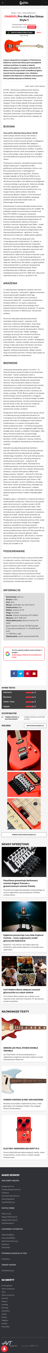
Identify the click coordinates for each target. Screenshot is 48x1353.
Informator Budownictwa (10, 1196)
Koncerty (5, 1298)
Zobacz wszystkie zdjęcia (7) (24, 835)
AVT (32, 1346)
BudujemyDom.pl (8, 1186)
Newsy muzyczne (8, 1295)
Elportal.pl (5, 1244)
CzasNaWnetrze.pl (8, 1202)
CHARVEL (31, 27)
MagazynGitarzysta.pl (9, 1217)
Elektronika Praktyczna (10, 1241)
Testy (4, 1292)
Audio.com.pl (6, 1214)
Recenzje (5, 1308)
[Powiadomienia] (4, 1349)
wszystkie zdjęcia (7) (35, 725)
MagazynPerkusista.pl (9, 1220)
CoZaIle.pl (5, 1193)
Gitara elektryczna (29, 24)
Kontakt (4, 1324)
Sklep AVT (14, 1346)
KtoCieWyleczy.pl (8, 1271)
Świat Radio (6, 1247)
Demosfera (6, 1311)
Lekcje (4, 1314)
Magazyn (5, 1320)
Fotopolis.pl (6, 1259)
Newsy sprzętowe (8, 1289)
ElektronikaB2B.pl (8, 1235)
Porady (4, 1317)
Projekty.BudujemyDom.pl (11, 1190)
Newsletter (5, 1327)
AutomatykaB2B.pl (8, 1238)
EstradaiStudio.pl (8, 1223)
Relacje (4, 1301)
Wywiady (5, 1305)
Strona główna (7, 1286)
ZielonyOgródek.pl (8, 1199)
